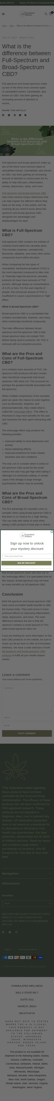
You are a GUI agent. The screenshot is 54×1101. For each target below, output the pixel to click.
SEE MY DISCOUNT (26, 563)
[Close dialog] (52, 531)
